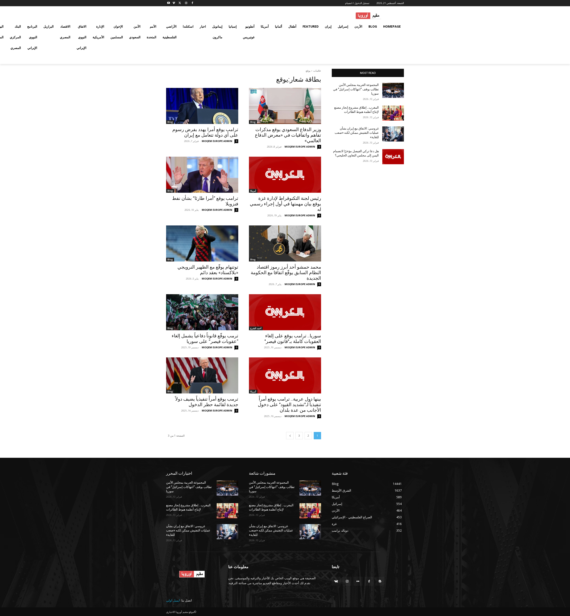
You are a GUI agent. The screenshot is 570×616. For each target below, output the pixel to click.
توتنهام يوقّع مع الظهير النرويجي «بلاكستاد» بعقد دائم (207, 269)
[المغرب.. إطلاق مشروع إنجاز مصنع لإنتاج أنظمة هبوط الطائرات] (393, 113)
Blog (253, 122)
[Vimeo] (173, 3)
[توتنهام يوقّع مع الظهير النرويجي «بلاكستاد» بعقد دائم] (202, 243)
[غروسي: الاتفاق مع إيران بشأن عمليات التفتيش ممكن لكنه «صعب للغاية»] (393, 134)
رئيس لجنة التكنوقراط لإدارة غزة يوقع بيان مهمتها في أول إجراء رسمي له (285, 204)
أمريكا (253, 190)
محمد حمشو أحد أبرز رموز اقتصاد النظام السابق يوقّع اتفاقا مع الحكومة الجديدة (286, 272)
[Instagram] (186, 3)
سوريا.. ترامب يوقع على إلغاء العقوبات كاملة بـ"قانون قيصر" (293, 338)
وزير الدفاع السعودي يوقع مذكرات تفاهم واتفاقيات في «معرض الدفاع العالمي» (288, 135)
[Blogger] (380, 581)
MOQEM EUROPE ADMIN (300, 146)
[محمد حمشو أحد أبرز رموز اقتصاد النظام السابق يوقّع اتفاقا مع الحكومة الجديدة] (285, 243)
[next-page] (290, 435)
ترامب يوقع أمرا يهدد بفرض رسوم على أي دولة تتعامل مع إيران (205, 132)
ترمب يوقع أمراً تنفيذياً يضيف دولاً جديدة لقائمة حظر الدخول (206, 401)
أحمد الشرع (255, 328)
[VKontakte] (336, 581)
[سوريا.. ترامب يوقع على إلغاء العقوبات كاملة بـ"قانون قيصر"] (285, 312)
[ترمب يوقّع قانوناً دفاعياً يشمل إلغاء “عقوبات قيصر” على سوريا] (202, 312)
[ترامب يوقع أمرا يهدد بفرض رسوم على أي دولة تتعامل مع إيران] (202, 106)
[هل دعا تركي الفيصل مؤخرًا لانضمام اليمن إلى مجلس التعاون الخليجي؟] (393, 156)
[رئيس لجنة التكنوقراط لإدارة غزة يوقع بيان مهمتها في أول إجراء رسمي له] (285, 175)
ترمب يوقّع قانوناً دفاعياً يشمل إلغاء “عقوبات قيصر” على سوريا (205, 338)
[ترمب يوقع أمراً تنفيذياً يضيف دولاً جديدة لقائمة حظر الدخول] (202, 375)
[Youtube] (168, 3)
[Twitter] (180, 3)
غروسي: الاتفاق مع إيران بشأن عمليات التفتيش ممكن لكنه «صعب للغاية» (357, 133)
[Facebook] (192, 3)
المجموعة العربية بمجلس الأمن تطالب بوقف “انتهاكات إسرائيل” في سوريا (356, 89)
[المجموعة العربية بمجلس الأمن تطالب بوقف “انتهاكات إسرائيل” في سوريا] (393, 90)
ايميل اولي (173, 600)
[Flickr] (358, 581)
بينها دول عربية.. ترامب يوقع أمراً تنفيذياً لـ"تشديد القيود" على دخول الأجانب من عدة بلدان (289, 404)
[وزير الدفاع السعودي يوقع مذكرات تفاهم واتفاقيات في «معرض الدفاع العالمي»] (285, 106)
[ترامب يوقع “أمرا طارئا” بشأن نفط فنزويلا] (202, 175)
